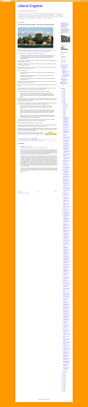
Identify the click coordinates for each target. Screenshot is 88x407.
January (64, 372)
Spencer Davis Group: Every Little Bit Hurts (66, 167)
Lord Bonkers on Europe (65, 135)
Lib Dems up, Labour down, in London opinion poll (66, 125)
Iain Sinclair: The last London (66, 186)
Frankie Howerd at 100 (66, 324)
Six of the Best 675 (66, 241)
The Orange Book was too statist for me (66, 296)
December (64, 103)
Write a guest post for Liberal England (66, 144)
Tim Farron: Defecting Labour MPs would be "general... (66, 152)
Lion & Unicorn (64, 79)
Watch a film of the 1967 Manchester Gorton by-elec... (66, 155)
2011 (63, 381)
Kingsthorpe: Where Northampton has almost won (66, 215)
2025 (63, 91)
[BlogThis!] (33, 138)
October (64, 106)
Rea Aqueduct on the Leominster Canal (66, 319)
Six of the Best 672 (66, 328)
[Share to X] (34, 138)
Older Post (55, 191)
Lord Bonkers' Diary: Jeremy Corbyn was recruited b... (66, 253)
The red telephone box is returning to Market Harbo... (66, 138)
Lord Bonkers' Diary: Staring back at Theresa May (66, 270)
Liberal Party (28, 140)
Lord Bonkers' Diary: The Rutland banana (66, 213)
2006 (63, 388)
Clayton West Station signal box (66, 190)
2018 (63, 101)
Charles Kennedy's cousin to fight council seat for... (66, 368)
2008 (63, 385)
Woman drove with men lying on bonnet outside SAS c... (66, 180)
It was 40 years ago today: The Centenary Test (66, 273)
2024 (63, 92)
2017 (63, 102)
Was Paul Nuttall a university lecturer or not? (66, 221)
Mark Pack (64, 70)
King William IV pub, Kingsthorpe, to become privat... (66, 171)
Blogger (48, 399)
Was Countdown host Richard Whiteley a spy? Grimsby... (66, 362)
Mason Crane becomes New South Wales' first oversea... (66, 183)
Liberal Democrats (23, 140)
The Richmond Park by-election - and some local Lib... (66, 349)
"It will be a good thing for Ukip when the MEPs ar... (66, 204)
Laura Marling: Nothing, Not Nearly (66, 210)
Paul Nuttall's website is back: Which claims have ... (66, 289)
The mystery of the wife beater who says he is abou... (66, 161)
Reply (21, 172)
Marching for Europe (66, 169)
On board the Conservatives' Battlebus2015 (65, 247)
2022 (63, 95)
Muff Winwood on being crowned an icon (66, 207)
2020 (63, 98)
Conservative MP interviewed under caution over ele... (66, 259)
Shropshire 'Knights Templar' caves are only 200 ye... (66, 305)
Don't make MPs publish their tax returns (66, 322)
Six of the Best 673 (66, 298)
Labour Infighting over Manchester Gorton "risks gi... (66, 308)
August (64, 109)
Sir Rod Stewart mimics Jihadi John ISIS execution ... (66, 352)
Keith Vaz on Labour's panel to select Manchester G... (66, 311)
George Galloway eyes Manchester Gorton (66, 294)
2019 (63, 99)
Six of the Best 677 (66, 192)
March (64, 116)
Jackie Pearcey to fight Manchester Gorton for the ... (66, 342)
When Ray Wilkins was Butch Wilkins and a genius (66, 228)
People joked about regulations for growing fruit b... (66, 121)
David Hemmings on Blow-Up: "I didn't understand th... (66, 118)
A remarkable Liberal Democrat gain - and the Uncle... (66, 177)
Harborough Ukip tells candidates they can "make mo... (66, 231)
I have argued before (34, 67)
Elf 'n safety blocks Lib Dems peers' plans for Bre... (66, 339)
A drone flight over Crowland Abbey (66, 256)
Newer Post (20, 191)
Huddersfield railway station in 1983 (66, 314)
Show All (69, 85)
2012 (63, 379)
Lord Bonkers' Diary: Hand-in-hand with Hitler (66, 244)
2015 (63, 375)
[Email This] (32, 138)
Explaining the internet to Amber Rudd (66, 146)
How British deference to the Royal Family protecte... (66, 267)
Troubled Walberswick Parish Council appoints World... (66, 237)
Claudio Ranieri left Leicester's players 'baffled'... (66, 286)
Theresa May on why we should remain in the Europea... (66, 141)
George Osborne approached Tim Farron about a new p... (66, 132)
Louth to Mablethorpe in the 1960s (66, 265)
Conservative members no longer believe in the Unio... (66, 158)
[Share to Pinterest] (36, 138)
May (63, 113)
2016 (63, 374)
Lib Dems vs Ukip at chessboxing (66, 127)
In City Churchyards (65, 67)
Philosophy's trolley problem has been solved (66, 194)
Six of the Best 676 (66, 208)
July (63, 110)
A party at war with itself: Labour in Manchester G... (66, 331)
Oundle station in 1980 (66, 129)
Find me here (63, 58)
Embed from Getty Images (21, 26)
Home (38, 191)
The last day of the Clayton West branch (66, 240)
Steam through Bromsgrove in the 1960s (66, 365)
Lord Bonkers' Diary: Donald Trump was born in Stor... (66, 262)
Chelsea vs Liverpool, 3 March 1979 (66, 345)
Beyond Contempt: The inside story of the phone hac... (66, 316)
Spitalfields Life (64, 66)
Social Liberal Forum (40, 140)
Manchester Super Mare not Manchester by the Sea (66, 359)
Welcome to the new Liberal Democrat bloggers (66, 355)
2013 (63, 378)
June (63, 112)
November (64, 105)
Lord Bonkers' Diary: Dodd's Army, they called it (66, 225)
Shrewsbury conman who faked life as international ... (66, 148)
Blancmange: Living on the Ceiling (66, 281)
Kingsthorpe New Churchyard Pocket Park (66, 201)
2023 (63, 94)
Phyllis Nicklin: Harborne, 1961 (66, 164)
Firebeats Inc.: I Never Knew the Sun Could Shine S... (66, 334)
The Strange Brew (65, 82)
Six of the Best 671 (66, 347)
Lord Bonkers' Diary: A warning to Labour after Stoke (66, 234)
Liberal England (30, 6)
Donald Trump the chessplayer (65, 302)
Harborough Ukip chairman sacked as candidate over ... (66, 218)
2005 (63, 389)
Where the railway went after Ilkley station (66, 283)
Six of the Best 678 (66, 165)
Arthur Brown (64, 83)
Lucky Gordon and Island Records (66, 174)
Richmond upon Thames (33, 140)
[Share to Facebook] (35, 138)
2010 (63, 382)
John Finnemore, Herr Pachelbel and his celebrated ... (66, 250)
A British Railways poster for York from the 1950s (66, 326)
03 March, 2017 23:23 (28, 146)
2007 (63, 386)
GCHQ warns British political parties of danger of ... (66, 278)
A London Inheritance (65, 74)
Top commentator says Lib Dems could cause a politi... (66, 198)
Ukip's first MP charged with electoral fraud (66, 188)
